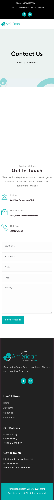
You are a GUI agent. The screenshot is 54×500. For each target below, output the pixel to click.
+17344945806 (25, 3)
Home (6, 403)
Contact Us (9, 418)
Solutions (8, 413)
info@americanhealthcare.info (27, 8)
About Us (8, 408)
